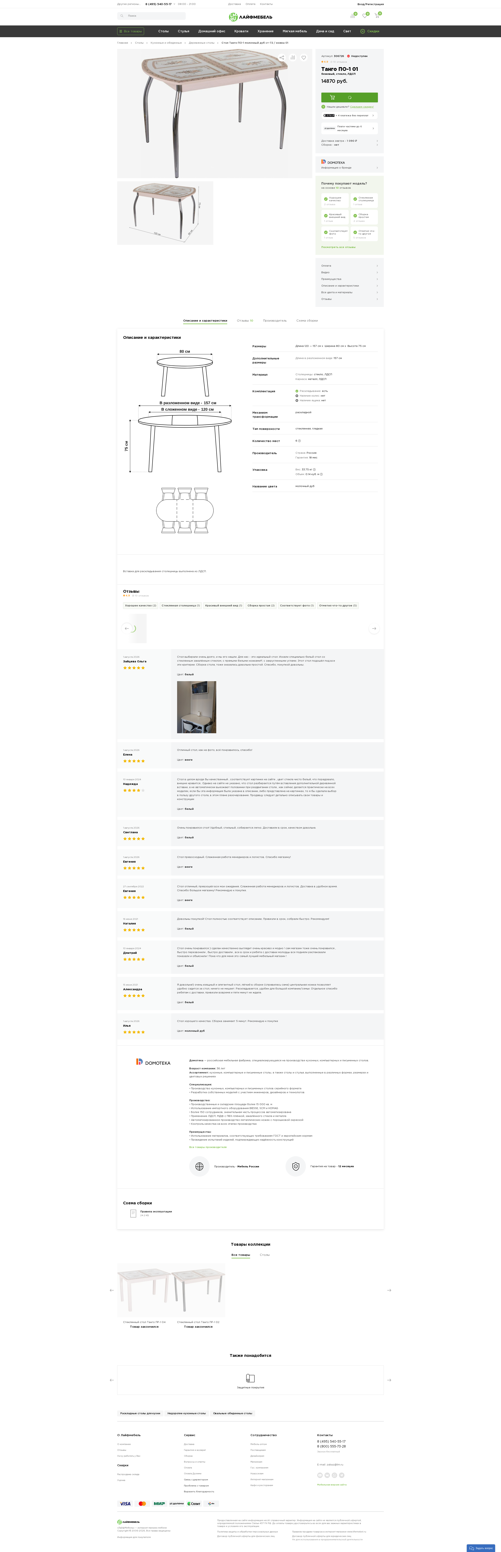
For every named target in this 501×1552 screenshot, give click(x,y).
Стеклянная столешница (181, 605)
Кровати (241, 31)
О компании (124, 1444)
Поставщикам (258, 1450)
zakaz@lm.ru (335, 1464)
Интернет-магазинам (261, 1479)
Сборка (188, 1456)
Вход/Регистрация (371, 4)
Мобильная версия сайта (332, 1484)
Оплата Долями (192, 1473)
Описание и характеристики (205, 320)
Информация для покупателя (134, 1537)
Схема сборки (307, 320)
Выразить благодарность (199, 1491)
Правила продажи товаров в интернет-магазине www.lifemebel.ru (329, 1531)
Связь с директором (196, 1479)
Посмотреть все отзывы (338, 247)
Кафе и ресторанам (261, 1485)
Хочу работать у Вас (129, 1456)
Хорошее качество (140, 605)
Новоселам (256, 1473)
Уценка (121, 1480)
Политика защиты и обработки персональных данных (247, 1531)
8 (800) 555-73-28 (331, 1446)
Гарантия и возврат (195, 1450)
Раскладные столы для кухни (140, 1413)
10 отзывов (340, 61)
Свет (347, 31)
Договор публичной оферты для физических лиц (246, 1536)
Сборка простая (261, 605)
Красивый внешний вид (223, 605)
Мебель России (248, 1166)
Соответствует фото (297, 605)
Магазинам (256, 1462)
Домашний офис (211, 31)
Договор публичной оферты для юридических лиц (327, 1538)
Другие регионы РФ (130, 4)
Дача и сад (325, 31)
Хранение (266, 31)
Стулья (183, 31)
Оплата (250, 4)
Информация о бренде (336, 167)
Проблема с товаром (196, 1485)
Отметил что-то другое (338, 605)
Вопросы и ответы (194, 1462)
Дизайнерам (257, 1456)
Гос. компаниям (259, 1467)
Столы (163, 31)
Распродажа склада (128, 1474)
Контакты (266, 4)
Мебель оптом (258, 1444)
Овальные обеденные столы (232, 1413)
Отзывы (245, 320)
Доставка (234, 4)
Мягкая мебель (295, 31)
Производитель (275, 320)
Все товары (241, 1254)
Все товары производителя (208, 1147)
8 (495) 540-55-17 (158, 4)
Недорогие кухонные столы (187, 1413)
